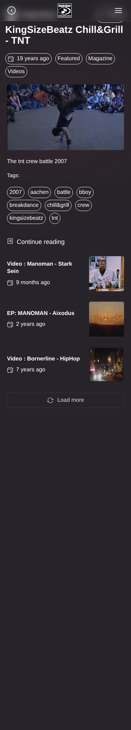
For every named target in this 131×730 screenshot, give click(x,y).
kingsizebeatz (26, 218)
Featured (69, 59)
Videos (16, 72)
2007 (15, 192)
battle (64, 192)
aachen (39, 192)
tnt (55, 218)
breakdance (24, 205)
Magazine (100, 59)
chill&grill (58, 205)
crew (83, 205)
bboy (85, 192)
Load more (70, 400)
